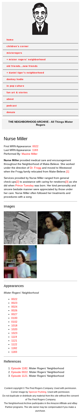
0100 (14, 317)
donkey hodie (15, 79)
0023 (14, 302)
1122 (14, 344)
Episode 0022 (19, 372)
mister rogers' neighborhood (27, 59)
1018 (14, 325)
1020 (14, 329)
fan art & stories (17, 92)
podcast (12, 105)
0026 (14, 310)
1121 (14, 340)
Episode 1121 (19, 375)
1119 (14, 336)
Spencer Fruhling (37, 392)
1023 (14, 333)
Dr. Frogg (35, 167)
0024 (14, 306)
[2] (17, 181)
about (10, 99)
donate (11, 112)
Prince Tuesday (24, 185)
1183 (35, 150)
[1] (67, 171)
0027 (14, 314)
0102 (14, 321)
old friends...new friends (22, 66)
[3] (66, 181)
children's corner (18, 46)
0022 (35, 146)
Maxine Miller (29, 153)
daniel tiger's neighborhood (26, 72)
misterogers (14, 53)
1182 (14, 348)
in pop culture (15, 86)
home (10, 39)
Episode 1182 (19, 368)
